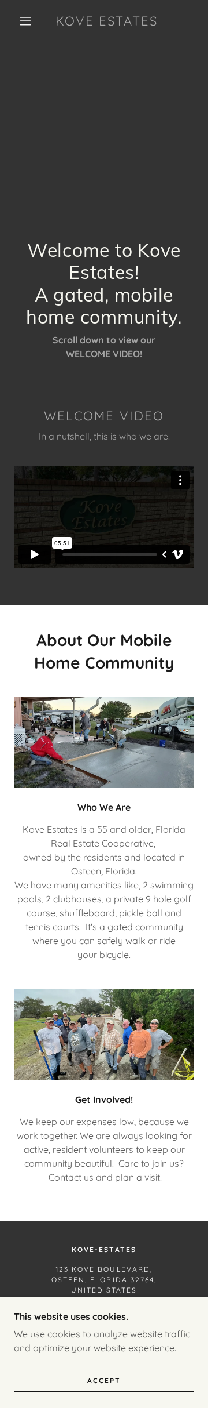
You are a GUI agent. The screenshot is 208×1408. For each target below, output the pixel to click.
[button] (25, 20)
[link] (106, 20)
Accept (104, 1380)
